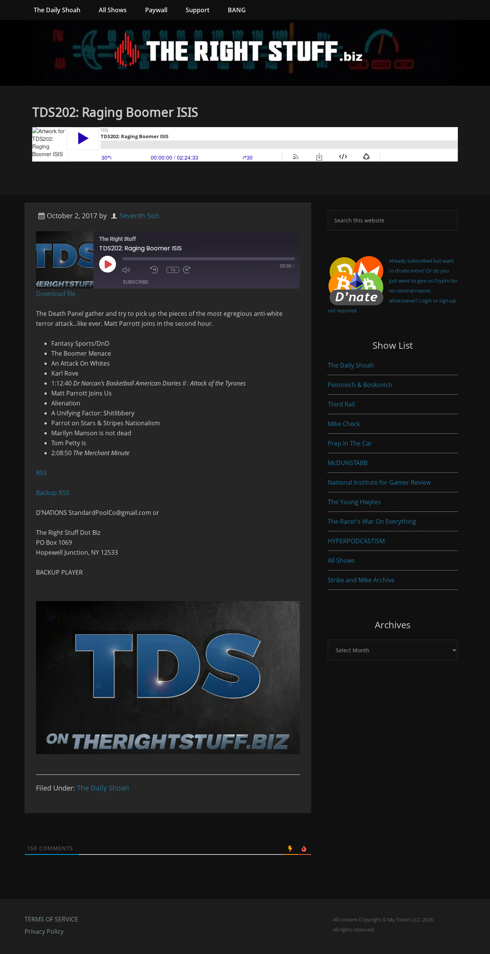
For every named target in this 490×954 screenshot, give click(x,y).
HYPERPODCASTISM (356, 541)
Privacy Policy (44, 931)
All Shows (341, 560)
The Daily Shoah (103, 787)
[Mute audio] (134, 270)
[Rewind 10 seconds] (156, 270)
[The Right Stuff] (245, 81)
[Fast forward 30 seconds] (195, 270)
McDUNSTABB (348, 463)
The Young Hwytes (354, 502)
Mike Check (344, 424)
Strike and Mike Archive (361, 580)
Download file (55, 293)
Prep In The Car (350, 443)
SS (43, 473)
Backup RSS (52, 492)
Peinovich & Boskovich (360, 385)
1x (172, 270)
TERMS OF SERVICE (51, 919)
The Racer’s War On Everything (372, 521)
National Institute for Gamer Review (379, 482)
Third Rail (341, 404)
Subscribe (136, 282)
